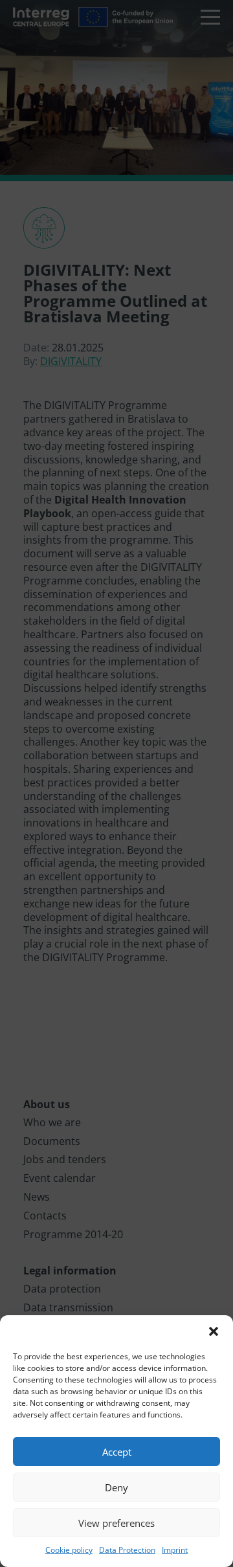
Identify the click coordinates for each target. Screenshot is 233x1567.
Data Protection (127, 1549)
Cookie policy (69, 1549)
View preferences (116, 1523)
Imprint (175, 1549)
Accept (116, 1451)
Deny (116, 1487)
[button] (213, 1331)
